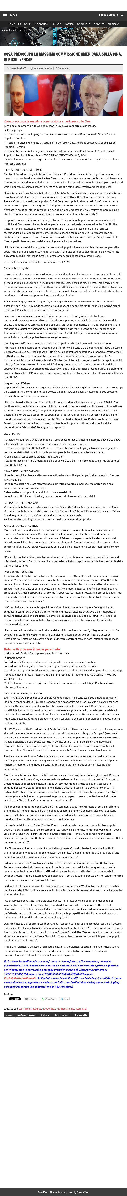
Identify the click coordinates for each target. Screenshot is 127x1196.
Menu (13, 15)
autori (9, 1014)
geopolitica (48, 1008)
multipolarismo (65, 1008)
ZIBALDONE (24, 24)
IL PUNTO (56, 24)
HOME (11, 24)
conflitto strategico (30, 1008)
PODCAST (99, 24)
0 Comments (62, 68)
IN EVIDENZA (41, 24)
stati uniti (81, 1008)
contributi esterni (27, 1014)
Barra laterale (108, 15)
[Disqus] (63, 1063)
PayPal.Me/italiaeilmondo (20, 978)
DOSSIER (69, 24)
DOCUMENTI (84, 24)
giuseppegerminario (41, 68)
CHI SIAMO (113, 24)
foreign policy (62, 1014)
